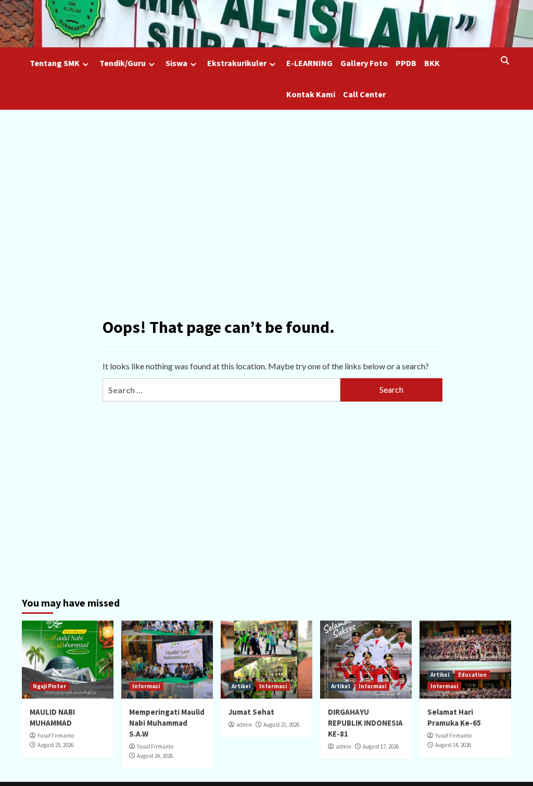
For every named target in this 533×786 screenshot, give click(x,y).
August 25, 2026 (55, 745)
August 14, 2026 (453, 745)
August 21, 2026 (281, 724)
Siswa (176, 63)
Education (472, 674)
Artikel (241, 686)
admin (244, 724)
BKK (432, 63)
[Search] (504, 60)
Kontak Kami (310, 94)
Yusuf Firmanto (55, 735)
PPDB (406, 63)
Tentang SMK (55, 63)
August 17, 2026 (381, 746)
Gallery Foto (364, 63)
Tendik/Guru (122, 63)
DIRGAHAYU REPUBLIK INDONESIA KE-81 (365, 723)
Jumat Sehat (251, 712)
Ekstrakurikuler (236, 63)
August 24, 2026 (155, 755)
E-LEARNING (309, 63)
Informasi (146, 686)
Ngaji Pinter (49, 686)
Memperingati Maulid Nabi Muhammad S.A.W (167, 723)
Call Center (364, 94)
